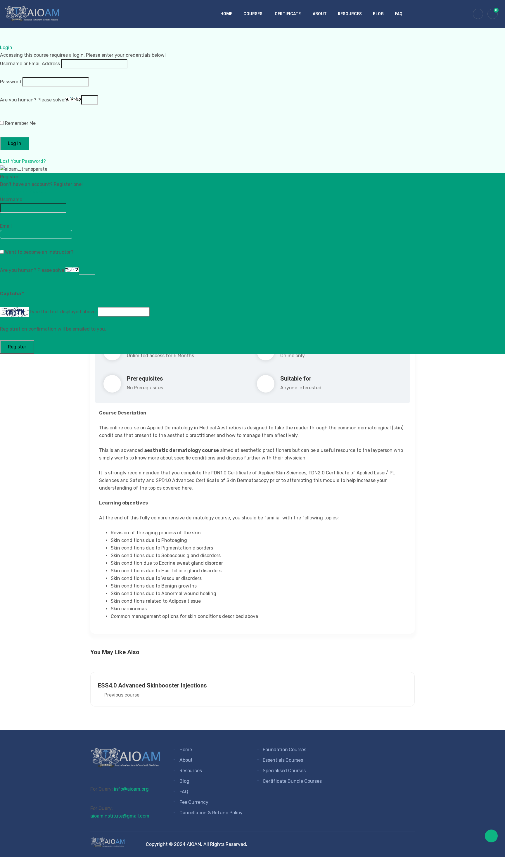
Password (10, 81)
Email (6, 226)
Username (11, 199)
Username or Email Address (30, 63)
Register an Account (25, 192)
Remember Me (20, 123)
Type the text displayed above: (63, 312)
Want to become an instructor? (38, 252)
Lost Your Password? (23, 161)
